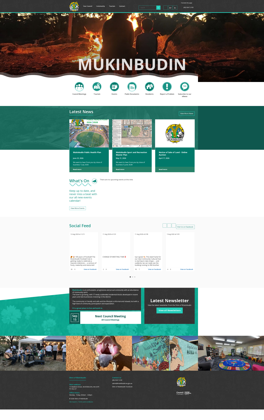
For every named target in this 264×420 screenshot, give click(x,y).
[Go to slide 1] (130, 276)
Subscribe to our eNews (184, 95)
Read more (77, 169)
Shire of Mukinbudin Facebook (122, 387)
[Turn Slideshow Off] (169, 225)
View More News (186, 113)
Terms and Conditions (85, 402)
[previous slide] (165, 225)
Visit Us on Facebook (185, 227)
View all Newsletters (170, 310)
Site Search (73, 402)
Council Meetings (79, 94)
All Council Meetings (110, 320)
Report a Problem (167, 94)
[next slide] (174, 225)
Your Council (87, 6)
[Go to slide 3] (134, 276)
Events (114, 94)
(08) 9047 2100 (117, 380)
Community (100, 6)
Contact (122, 6)
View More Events (77, 208)
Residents (150, 94)
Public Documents (132, 94)
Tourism (112, 6)
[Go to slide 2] (132, 276)
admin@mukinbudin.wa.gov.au (122, 383)
